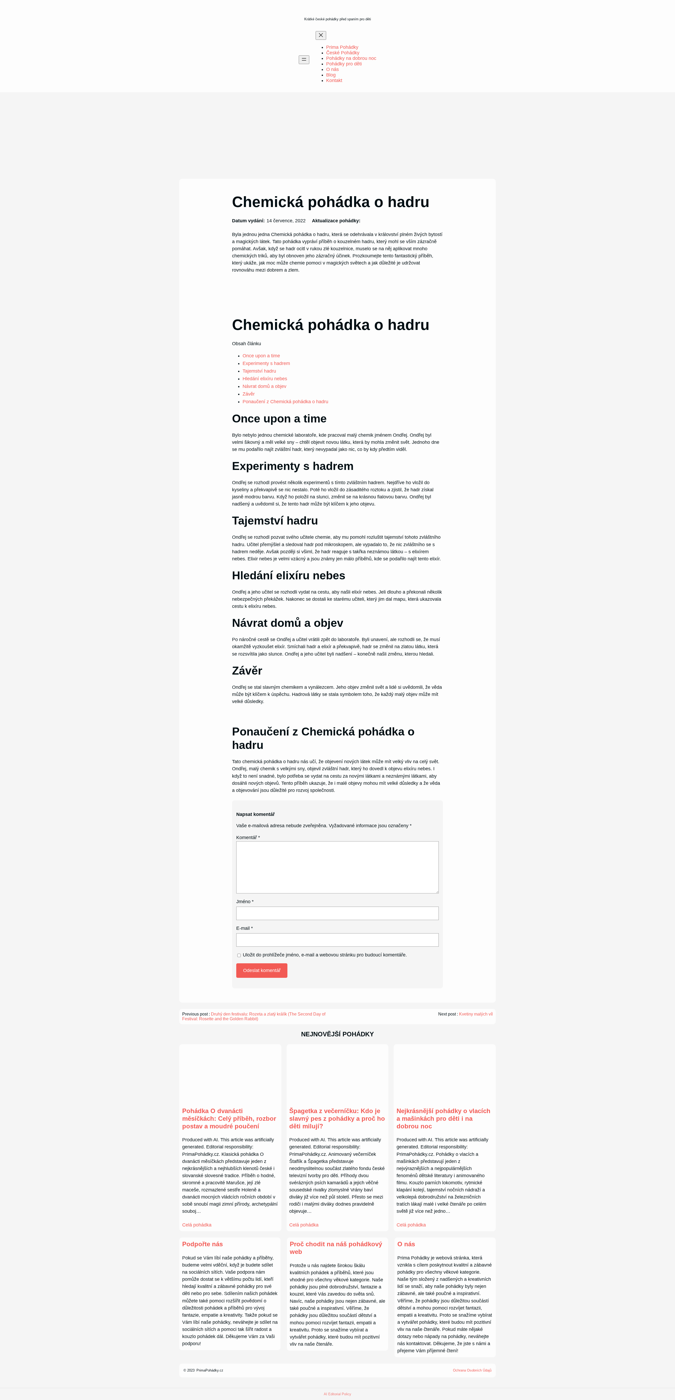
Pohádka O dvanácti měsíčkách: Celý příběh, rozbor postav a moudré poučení (229, 1118)
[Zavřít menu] (321, 35)
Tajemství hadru (259, 371)
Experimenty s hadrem (266, 363)
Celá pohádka (196, 1225)
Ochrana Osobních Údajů (472, 1370)
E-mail (244, 928)
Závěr (249, 394)
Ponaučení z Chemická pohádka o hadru (285, 401)
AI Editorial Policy (337, 1394)
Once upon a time (261, 355)
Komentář (248, 837)
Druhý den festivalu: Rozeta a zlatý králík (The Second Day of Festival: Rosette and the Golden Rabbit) (253, 1016)
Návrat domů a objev (264, 386)
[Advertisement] (337, 135)
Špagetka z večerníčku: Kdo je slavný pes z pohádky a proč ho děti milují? (337, 1118)
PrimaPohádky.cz (209, 1370)
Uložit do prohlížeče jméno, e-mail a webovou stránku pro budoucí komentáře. (325, 955)
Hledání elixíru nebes (265, 378)
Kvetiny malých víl (476, 1014)
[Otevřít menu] (304, 59)
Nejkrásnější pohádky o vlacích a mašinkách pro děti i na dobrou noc (443, 1118)
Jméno (245, 901)
